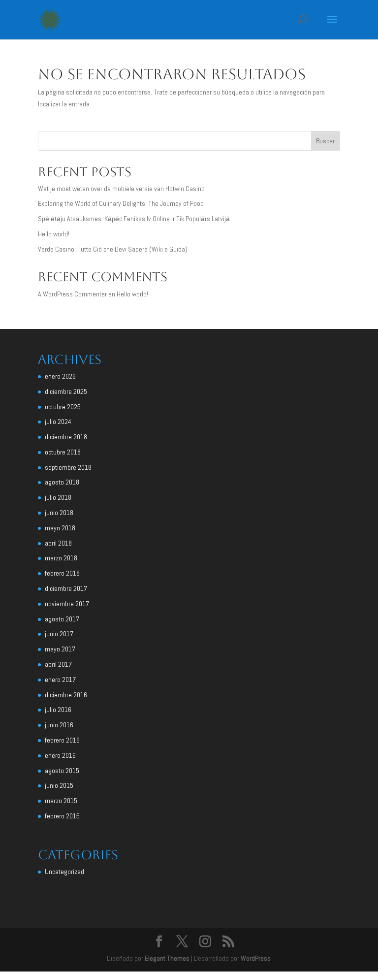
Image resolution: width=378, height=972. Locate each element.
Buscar (325, 140)
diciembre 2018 (66, 436)
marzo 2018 (61, 557)
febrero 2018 (62, 573)
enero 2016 (60, 755)
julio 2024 (58, 421)
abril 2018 (58, 543)
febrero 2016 (62, 740)
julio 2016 (58, 709)
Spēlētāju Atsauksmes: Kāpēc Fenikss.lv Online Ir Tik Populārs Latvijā (134, 218)
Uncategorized (64, 871)
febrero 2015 (62, 815)
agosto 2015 (62, 770)
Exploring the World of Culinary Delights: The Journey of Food (121, 203)
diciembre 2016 (66, 694)
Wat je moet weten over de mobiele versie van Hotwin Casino (121, 188)
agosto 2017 (62, 619)
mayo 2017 (60, 649)
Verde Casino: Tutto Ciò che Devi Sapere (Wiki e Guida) (113, 249)
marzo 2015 (61, 800)
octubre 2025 (63, 406)
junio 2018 (59, 512)
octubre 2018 (63, 452)
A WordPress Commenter (72, 294)
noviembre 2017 (67, 603)
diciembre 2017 (66, 588)
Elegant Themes (167, 958)
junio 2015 (59, 785)
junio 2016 (59, 724)
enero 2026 (60, 376)
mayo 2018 (60, 527)
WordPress (256, 958)
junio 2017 (59, 633)
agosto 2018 (62, 482)
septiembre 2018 (68, 467)
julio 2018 (58, 497)
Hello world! (53, 233)
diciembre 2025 (66, 391)
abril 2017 (58, 664)
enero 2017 (60, 679)
